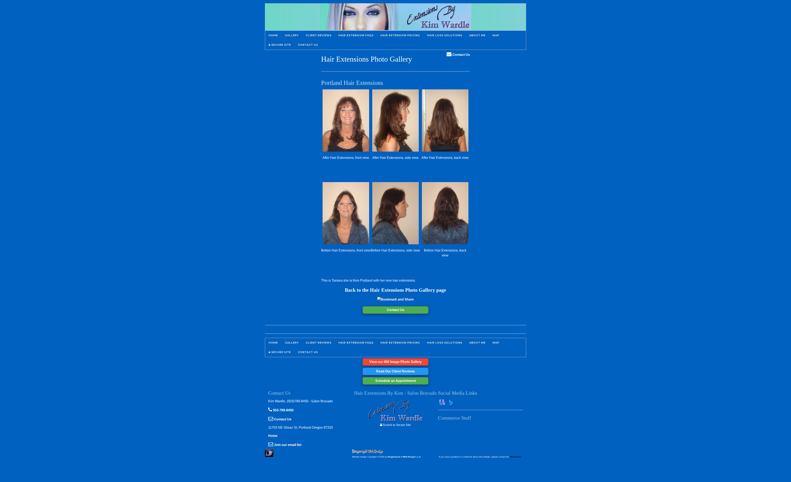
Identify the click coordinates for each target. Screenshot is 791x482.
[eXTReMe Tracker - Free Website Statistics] (269, 454)
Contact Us (461, 54)
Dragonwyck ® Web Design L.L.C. (404, 457)
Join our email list (287, 445)
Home (272, 436)
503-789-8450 (283, 410)
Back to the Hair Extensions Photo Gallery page (395, 290)
